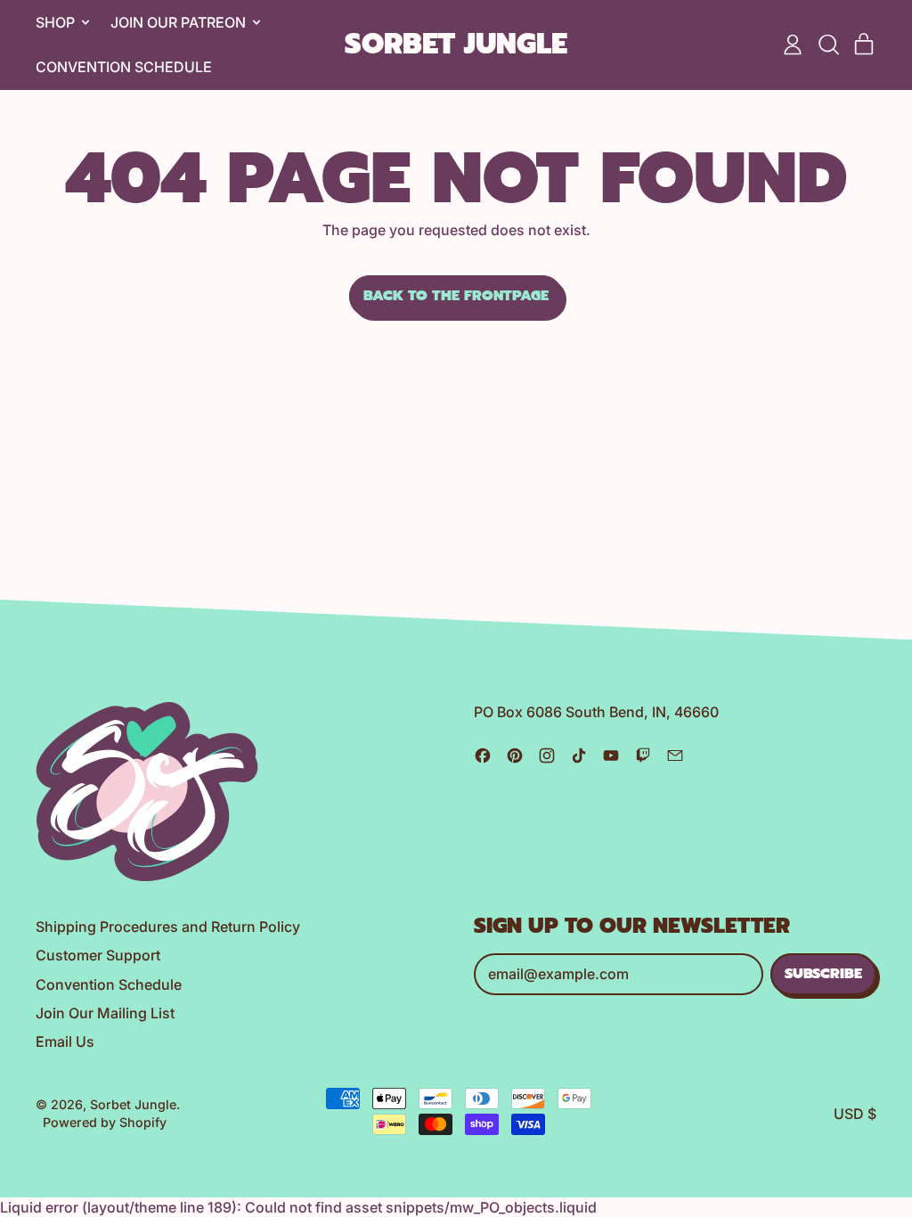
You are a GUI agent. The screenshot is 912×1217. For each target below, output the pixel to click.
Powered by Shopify (105, 1122)
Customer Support (98, 955)
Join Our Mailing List (105, 1013)
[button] (828, 44)
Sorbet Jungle (456, 45)
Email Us (65, 1041)
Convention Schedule (124, 67)
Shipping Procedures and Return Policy (168, 926)
